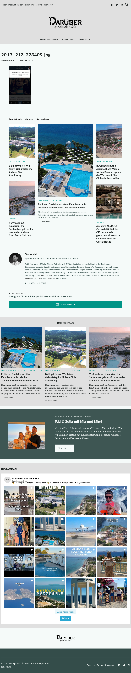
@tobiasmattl (47, 276)
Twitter (100, 665)
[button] (19, 500)
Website (43, 283)
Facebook (29, 278)
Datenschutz (36, 5)
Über (5, 5)
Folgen (65, 618)
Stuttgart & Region (69, 39)
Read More (45, 222)
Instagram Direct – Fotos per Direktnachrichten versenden (40, 296)
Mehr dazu (62, 448)
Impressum (48, 5)
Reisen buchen (23, 5)
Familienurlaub (53, 39)
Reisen (43, 39)
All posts (30, 283)
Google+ (38, 278)
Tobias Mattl (6, 60)
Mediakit (12, 5)
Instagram (52, 278)
